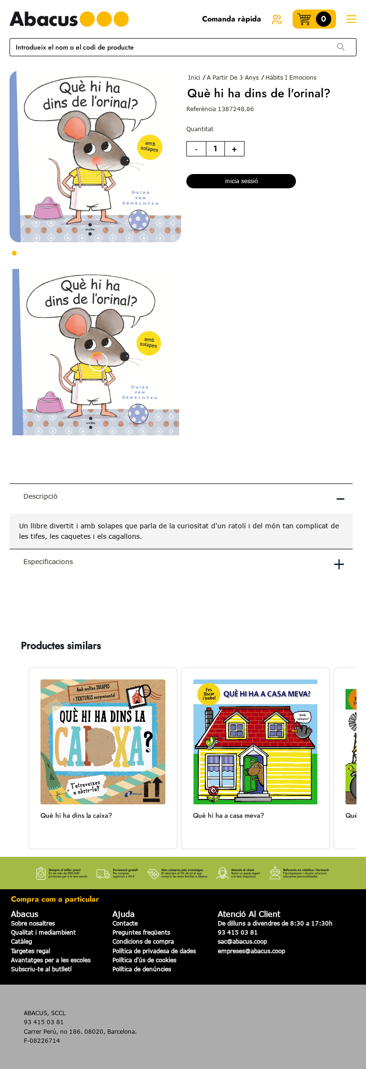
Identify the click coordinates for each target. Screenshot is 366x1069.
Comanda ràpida (231, 18)
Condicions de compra (143, 941)
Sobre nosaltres (33, 923)
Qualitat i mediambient (43, 932)
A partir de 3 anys (233, 77)
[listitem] (103, 758)
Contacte (125, 923)
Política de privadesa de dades (154, 950)
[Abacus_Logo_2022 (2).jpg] (69, 19)
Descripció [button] (184, 497)
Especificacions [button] (184, 563)
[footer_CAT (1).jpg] (183, 870)
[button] (19, 758)
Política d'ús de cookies (144, 959)
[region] (181, 531)
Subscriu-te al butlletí (41, 969)
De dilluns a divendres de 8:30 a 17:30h (275, 923)
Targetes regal (30, 950)
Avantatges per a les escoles (51, 959)
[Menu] (351, 19)
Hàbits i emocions (290, 77)
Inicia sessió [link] (241, 180)
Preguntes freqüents (141, 932)
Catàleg (21, 941)
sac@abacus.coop (242, 941)
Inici (194, 77)
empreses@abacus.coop (251, 950)
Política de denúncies (141, 969)
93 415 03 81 (238, 932)
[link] (277, 19)
